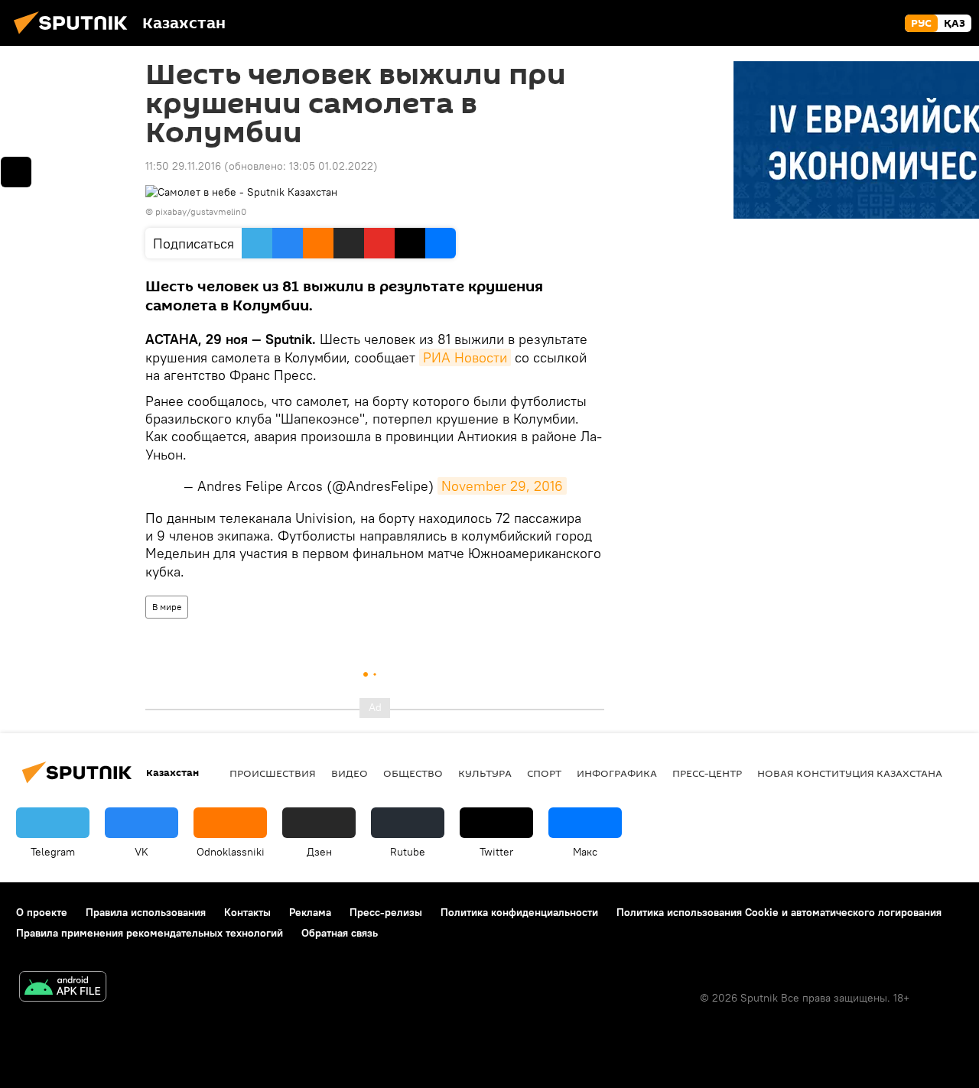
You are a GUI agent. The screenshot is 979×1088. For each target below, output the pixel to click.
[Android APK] (63, 988)
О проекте (41, 912)
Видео (349, 773)
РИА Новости (465, 357)
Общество (413, 773)
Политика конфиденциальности (519, 912)
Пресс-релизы (386, 912)
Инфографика (617, 773)
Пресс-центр (707, 773)
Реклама (310, 912)
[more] (16, 172)
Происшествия (272, 773)
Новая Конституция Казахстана (849, 773)
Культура (485, 773)
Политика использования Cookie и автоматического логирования (779, 912)
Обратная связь (339, 933)
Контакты (247, 912)
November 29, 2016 (502, 486)
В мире (166, 606)
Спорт (544, 773)
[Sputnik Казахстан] (75, 36)
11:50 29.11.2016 (183, 166)
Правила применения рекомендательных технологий (149, 933)
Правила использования (146, 912)
